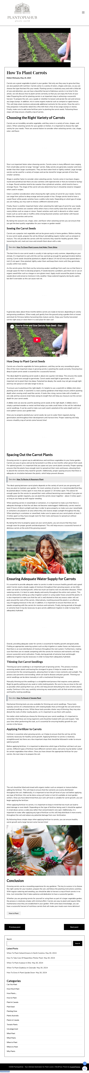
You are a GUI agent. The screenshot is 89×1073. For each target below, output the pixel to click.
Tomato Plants (12, 1024)
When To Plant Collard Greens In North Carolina (26, 953)
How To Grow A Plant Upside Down (21, 972)
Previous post (14, 927)
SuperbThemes (75, 1067)
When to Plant (12, 1042)
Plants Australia (12, 1015)
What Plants (11, 1038)
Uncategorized (12, 1029)
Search (9, 939)
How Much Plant (13, 989)
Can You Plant (12, 984)
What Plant (11, 1033)
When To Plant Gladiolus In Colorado (21, 968)
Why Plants (11, 1051)
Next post (74, 927)
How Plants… (12, 993)
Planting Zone (12, 1011)
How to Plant (14, 913)
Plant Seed (11, 1007)
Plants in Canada (13, 1020)
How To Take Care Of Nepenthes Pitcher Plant (25, 958)
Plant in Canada (12, 1002)
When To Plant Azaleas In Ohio (19, 963)
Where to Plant (12, 1047)
